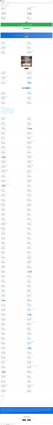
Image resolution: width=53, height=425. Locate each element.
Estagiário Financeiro (29, 203)
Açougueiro (28, 241)
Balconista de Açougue (3, 260)
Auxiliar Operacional (29, 91)
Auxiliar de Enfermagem (29, 71)
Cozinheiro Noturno (29, 96)
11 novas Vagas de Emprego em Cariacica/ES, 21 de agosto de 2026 (7, 111)
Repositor (2, 255)
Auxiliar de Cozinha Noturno (4, 117)
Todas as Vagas (3, 396)
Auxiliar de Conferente (3, 236)
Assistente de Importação (30, 193)
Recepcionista (2, 212)
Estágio (28, 128)
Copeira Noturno (3, 101)
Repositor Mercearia (29, 327)
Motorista (28, 16)
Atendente (28, 131)
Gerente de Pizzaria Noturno (30, 160)
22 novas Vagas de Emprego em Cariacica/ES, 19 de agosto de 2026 (7, 113)
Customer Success (29, 346)
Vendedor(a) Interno (29, 179)
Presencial (5, 13)
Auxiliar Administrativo (3, 16)
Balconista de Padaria (29, 222)
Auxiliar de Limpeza (29, 284)
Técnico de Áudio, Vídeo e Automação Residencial (32, 365)
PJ (1, 133)
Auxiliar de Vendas (29, 198)
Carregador (28, 174)
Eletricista (28, 212)
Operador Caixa (3, 322)
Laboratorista (28, 117)
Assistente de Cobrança (3, 71)
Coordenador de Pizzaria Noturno (30, 384)
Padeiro (2, 327)
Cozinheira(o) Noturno (3, 160)
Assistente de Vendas (29, 150)
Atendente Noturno (29, 101)
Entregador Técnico (3, 203)
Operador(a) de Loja (3, 222)
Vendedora (28, 370)
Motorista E (2, 341)
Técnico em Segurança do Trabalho (5, 76)
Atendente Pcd (2, 298)
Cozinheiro (2, 284)
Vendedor (2, 179)
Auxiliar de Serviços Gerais (4, 41)
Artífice (28, 41)
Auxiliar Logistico (3, 351)
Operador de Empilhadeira (30, 136)
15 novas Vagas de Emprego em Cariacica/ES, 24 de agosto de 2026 (7, 110)
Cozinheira (28, 351)
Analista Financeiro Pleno (4, 217)
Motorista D (2, 136)
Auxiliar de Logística (3, 198)
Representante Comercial (4, 131)
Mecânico (2, 303)
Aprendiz (28, 265)
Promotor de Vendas (3, 91)
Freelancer (2, 13)
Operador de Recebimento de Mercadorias (31, 322)
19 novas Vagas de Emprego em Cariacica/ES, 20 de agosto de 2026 (7, 112)
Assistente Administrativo (4, 150)
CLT (27, 13)
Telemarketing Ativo (3, 346)
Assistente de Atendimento (4, 155)
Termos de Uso (4, 412)
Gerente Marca (2, 370)
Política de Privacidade (8, 412)
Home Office (30, 13)
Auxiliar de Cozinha (29, 155)
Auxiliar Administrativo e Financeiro (31, 341)
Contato (1, 412)
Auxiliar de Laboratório (29, 76)
